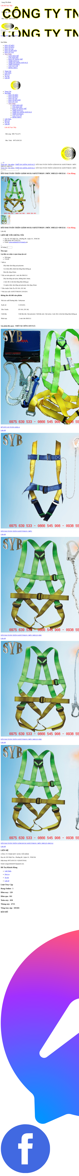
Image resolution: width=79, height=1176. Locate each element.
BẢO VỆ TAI (9, 49)
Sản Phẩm (8, 93)
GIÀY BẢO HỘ (13, 56)
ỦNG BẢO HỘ (13, 57)
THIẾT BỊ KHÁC (14, 64)
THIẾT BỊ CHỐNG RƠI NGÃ (18, 62)
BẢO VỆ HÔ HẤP (11, 50)
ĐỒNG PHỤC (13, 68)
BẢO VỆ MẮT (9, 45)
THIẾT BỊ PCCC (13, 61)
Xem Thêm (8, 54)
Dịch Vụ (7, 74)
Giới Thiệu (8, 73)
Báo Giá (7, 121)
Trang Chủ (8, 71)
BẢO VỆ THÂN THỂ (15, 59)
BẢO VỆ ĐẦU (9, 47)
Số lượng (3, 247)
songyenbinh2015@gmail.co (17, 242)
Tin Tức (7, 76)
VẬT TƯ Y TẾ (13, 66)
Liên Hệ (7, 78)
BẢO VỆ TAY (9, 52)
